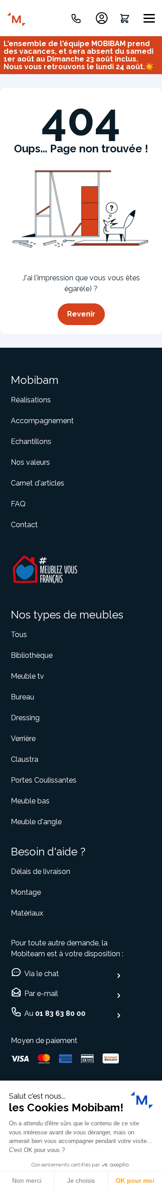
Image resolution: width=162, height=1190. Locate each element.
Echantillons (31, 441)
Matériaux (27, 913)
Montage (26, 892)
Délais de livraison (40, 871)
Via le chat (41, 973)
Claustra (24, 759)
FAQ (18, 504)
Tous (19, 634)
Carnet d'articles (37, 483)
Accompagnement (42, 420)
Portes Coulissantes (43, 780)
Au (55, 1013)
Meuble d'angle (36, 821)
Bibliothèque (32, 655)
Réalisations (31, 400)
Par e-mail (41, 993)
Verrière (23, 738)
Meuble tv (27, 676)
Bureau (22, 697)
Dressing (25, 717)
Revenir (81, 314)
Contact (24, 524)
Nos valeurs (30, 462)
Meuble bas (30, 801)
